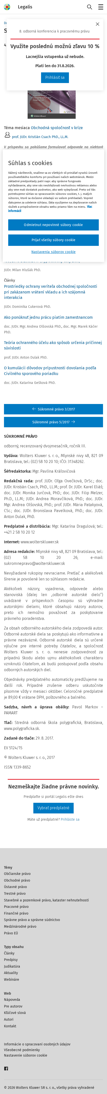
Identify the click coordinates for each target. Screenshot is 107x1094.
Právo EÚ (11, 933)
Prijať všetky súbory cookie (53, 240)
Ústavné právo (15, 887)
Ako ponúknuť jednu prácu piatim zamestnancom (48, 317)
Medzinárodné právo (20, 926)
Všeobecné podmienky (22, 1050)
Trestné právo (15, 894)
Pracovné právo (16, 907)
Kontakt (10, 1026)
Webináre (11, 980)
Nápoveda (12, 1000)
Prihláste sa (70, 819)
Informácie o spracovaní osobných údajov (37, 1044)
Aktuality (11, 973)
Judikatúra (12, 966)
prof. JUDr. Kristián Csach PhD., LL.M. (40, 137)
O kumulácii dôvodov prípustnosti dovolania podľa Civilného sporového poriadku (50, 371)
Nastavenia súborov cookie (53, 252)
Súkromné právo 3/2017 (56, 409)
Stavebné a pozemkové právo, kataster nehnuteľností (46, 900)
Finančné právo (16, 913)
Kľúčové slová (15, 1013)
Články (9, 953)
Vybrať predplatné (53, 808)
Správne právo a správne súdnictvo (32, 920)
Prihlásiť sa (55, 77)
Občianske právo (17, 874)
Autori (8, 1019)
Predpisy (11, 960)
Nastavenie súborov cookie (25, 1055)
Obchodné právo (17, 880)
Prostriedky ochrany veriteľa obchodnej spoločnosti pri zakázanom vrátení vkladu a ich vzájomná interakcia (50, 292)
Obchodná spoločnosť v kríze (57, 127)
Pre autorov (13, 1006)
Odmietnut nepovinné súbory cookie (53, 225)
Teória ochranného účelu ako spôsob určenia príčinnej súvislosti (53, 345)
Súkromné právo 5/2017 (50, 422)
